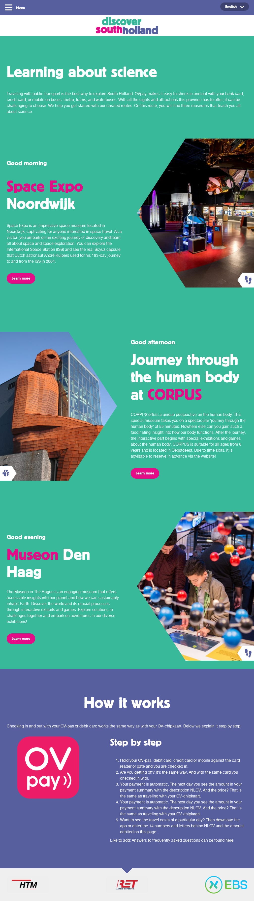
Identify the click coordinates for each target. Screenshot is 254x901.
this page (148, 831)
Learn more (21, 278)
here (229, 840)
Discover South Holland (127, 25)
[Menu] (9, 7)
